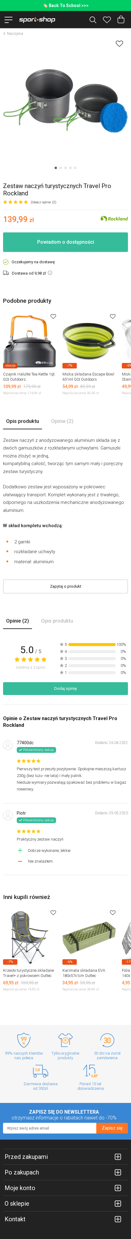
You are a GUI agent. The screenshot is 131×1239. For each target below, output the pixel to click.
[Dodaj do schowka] (119, 43)
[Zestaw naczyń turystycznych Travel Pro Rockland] (65, 101)
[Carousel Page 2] (60, 168)
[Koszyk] (121, 20)
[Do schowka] (53, 316)
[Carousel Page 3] (65, 168)
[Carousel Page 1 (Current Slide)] (56, 168)
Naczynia (15, 33)
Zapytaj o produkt (65, 586)
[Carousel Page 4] (70, 168)
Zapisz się (112, 1128)
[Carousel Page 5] (75, 168)
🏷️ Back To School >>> (66, 5)
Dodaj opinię (65, 688)
